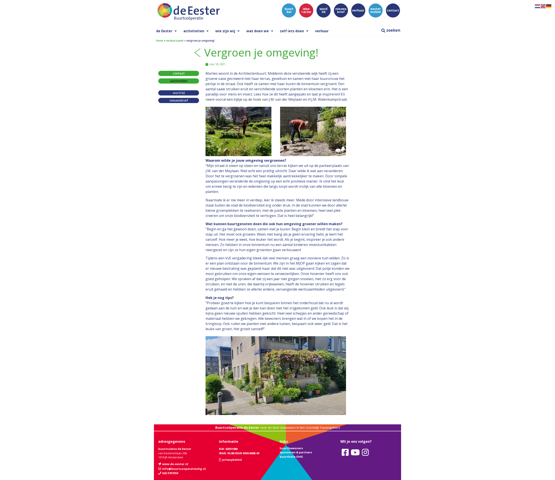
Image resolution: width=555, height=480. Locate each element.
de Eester (164, 31)
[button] (178, 81)
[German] (549, 5)
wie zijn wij (225, 31)
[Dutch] (537, 5)
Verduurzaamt (175, 40)
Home (159, 40)
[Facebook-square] (345, 452)
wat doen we (257, 31)
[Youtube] (355, 452)
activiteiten (193, 31)
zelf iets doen (292, 31)
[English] (543, 5)
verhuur (322, 31)
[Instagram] (365, 452)
